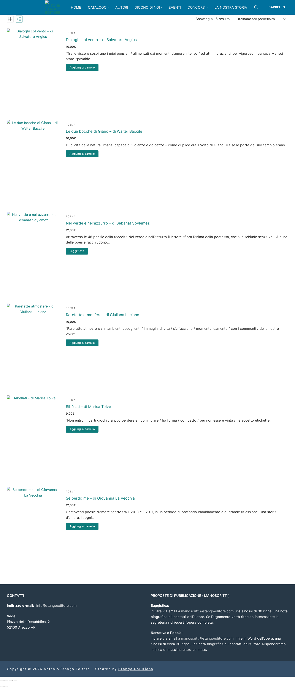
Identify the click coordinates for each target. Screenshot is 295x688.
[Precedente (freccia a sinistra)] (1, 686)
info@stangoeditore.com (56, 605)
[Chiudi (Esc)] (15, 680)
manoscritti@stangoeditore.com (207, 611)
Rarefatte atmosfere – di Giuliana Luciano (102, 314)
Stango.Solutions (135, 669)
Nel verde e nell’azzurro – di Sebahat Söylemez (108, 223)
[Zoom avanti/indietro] (1, 680)
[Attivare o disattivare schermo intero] (6, 680)
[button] (82, 67)
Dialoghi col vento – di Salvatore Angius (101, 39)
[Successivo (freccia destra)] (6, 686)
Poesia (70, 33)
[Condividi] (11, 680)
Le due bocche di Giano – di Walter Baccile (104, 131)
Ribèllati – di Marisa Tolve (88, 406)
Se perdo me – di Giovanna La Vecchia (100, 498)
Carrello (276, 7)
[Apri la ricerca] (256, 7)
